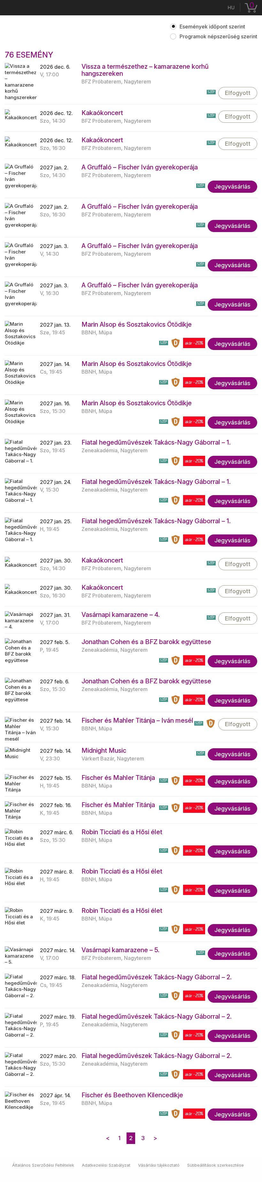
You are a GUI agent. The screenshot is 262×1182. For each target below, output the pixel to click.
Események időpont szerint (212, 26)
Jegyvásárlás (232, 186)
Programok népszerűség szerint (218, 36)
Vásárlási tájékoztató (159, 1165)
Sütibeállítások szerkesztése (215, 1165)
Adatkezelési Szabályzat (106, 1165)
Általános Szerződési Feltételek (43, 1165)
